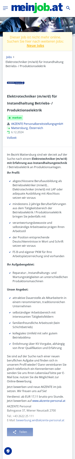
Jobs (9, 57)
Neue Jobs (35, 45)
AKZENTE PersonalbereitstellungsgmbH (37, 124)
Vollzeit (12, 138)
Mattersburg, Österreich (27, 128)
